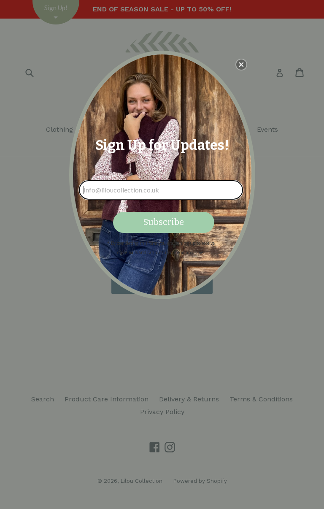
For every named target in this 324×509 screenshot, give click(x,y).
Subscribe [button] (163, 222)
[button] (241, 65)
